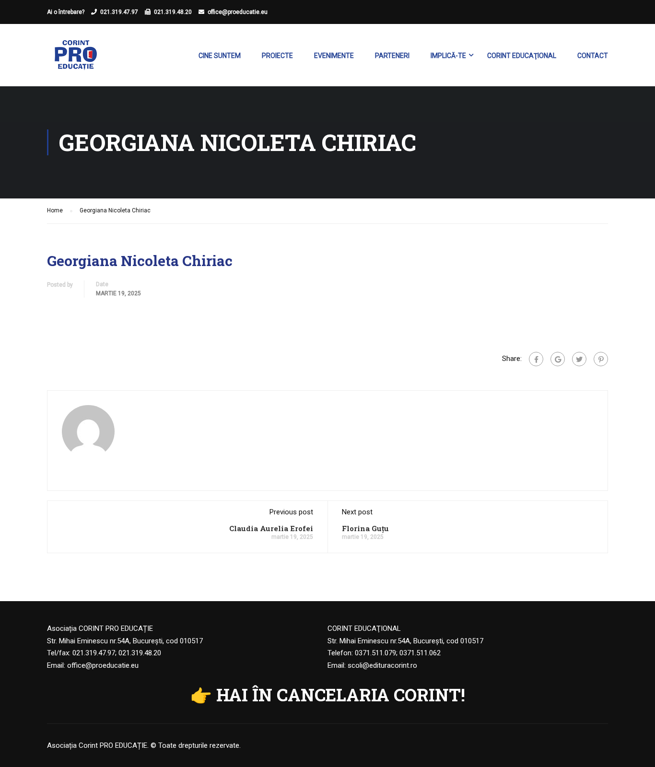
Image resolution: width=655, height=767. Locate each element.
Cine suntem (220, 55)
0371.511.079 (375, 653)
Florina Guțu (365, 528)
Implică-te (448, 55)
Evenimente (334, 55)
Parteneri (392, 55)
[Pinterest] (601, 359)
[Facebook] (536, 359)
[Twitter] (579, 359)
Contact (592, 55)
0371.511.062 (420, 653)
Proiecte (277, 55)
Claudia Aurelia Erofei (271, 528)
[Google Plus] (557, 359)
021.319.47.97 (119, 12)
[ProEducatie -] (76, 60)
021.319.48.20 (173, 12)
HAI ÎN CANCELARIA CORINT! (340, 694)
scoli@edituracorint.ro (382, 665)
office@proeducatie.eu (238, 12)
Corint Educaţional (521, 55)
